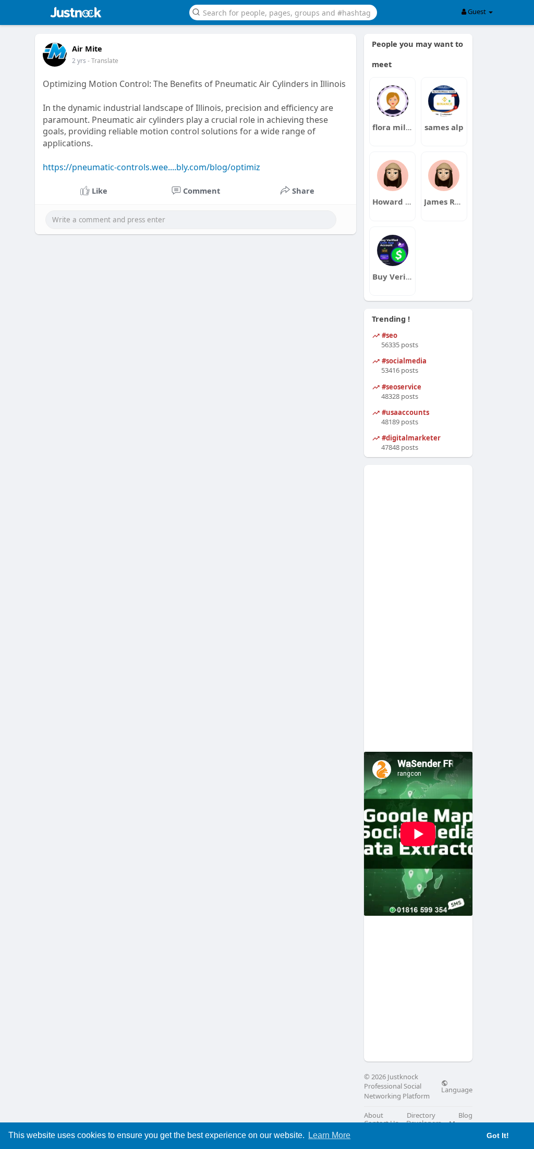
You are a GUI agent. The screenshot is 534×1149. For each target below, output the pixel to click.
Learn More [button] (329, 1135)
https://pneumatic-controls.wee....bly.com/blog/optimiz (151, 167)
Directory (421, 1115)
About (373, 1115)
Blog (465, 1115)
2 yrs (79, 60)
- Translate (103, 60)
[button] (283, 11)
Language (456, 1089)
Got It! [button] (498, 1135)
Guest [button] (477, 11)
